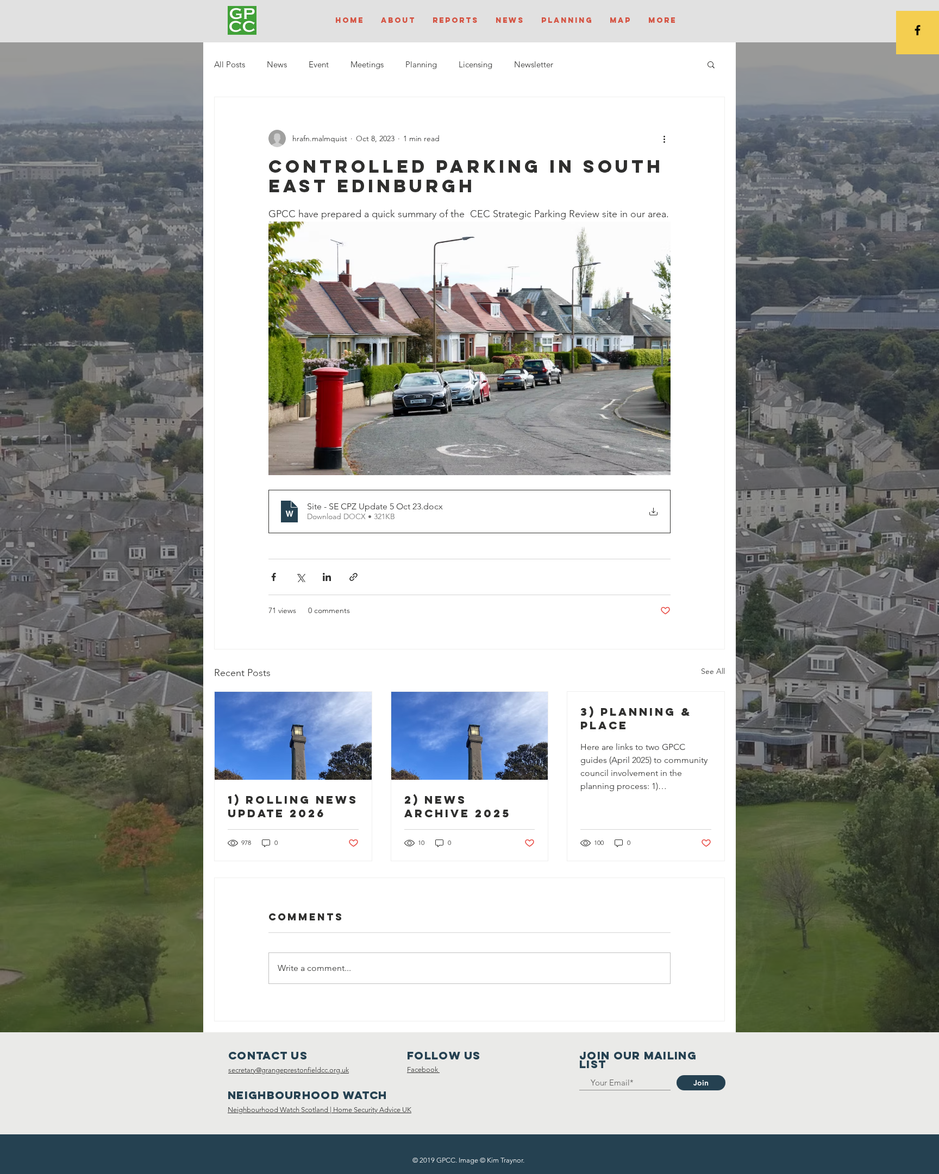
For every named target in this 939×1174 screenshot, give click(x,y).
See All (713, 671)
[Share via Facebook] (273, 577)
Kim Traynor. (505, 1160)
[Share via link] (353, 577)
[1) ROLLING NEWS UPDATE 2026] (293, 736)
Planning (421, 64)
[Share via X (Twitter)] (300, 577)
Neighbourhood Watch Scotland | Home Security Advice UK (319, 1110)
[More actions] (664, 138)
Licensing (475, 64)
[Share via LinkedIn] (327, 577)
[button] (711, 64)
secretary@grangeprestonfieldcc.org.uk (288, 1070)
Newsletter (533, 64)
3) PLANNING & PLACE (636, 718)
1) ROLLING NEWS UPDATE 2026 (293, 806)
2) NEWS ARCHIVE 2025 (457, 806)
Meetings (367, 64)
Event (319, 64)
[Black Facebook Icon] (917, 30)
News (277, 64)
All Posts (229, 64)
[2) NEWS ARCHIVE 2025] (469, 736)
